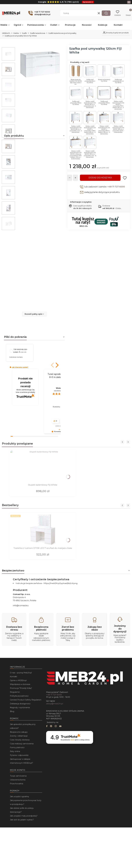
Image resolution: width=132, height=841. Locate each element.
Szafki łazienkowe (37, 33)
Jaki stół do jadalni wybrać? (22, 820)
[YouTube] (60, 726)
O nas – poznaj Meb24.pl (21, 673)
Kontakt (13, 676)
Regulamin (15, 692)
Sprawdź (87, 2)
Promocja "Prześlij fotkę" (21, 688)
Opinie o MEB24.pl (18, 680)
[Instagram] (56, 726)
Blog (12, 711)
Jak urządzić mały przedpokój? (24, 816)
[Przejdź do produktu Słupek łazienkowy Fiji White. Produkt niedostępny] (42, 466)
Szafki (24, 33)
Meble (16, 33)
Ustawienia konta (17, 780)
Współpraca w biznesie (20, 684)
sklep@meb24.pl (54, 703)
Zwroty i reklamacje (19, 736)
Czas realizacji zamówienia (22, 743)
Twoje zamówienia (18, 776)
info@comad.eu (20, 605)
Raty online (15, 751)
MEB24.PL (6, 33)
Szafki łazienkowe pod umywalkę (62, 33)
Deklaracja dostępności (20, 703)
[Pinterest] (51, 726)
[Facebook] (46, 726)
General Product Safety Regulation (25, 700)
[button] (106, 13)
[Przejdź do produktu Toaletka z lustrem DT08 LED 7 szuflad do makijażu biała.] (42, 530)
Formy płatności (17, 747)
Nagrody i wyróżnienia (20, 707)
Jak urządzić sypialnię (19, 796)
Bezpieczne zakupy (19, 732)
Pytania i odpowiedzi (19, 755)
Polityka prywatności (19, 696)
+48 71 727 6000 (116, 186)
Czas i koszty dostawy (20, 740)
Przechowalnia (16, 783)
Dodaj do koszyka (100, 177)
